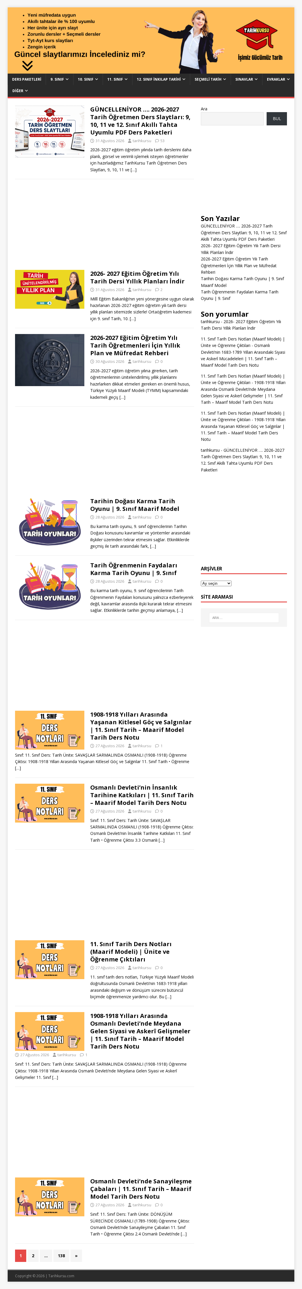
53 (162, 140)
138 (61, 1255)
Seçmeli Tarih (208, 79)
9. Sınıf (57, 79)
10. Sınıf (85, 79)
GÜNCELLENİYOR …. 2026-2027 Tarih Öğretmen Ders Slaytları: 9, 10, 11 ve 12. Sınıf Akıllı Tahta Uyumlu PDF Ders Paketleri (140, 120)
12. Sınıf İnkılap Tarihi (159, 79)
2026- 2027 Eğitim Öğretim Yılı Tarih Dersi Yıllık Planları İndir (137, 277)
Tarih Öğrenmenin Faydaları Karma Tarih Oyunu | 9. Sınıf (133, 569)
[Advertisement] (104, 226)
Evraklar (276, 79)
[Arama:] (244, 618)
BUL (277, 118)
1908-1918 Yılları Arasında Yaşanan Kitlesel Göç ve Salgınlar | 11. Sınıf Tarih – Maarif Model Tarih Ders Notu (141, 725)
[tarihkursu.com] (151, 70)
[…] (134, 169)
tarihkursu (142, 140)
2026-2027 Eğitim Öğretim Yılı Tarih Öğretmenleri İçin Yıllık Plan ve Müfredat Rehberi (135, 345)
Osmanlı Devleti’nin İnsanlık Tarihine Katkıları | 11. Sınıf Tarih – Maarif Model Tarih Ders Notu (142, 795)
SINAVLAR (244, 79)
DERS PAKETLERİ (26, 79)
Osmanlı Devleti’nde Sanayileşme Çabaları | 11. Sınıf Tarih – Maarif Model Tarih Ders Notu (141, 1188)
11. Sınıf (115, 79)
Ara (204, 109)
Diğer (17, 90)
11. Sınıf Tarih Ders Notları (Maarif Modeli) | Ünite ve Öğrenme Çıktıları (131, 951)
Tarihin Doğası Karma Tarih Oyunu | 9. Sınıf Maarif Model (134, 505)
